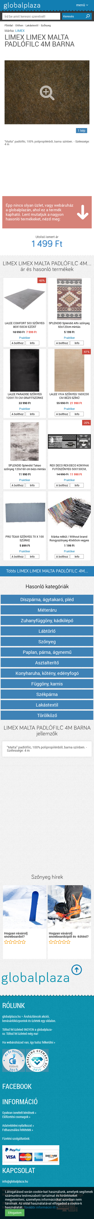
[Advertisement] (47, 820)
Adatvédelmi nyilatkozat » (18, 1125)
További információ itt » (41, 1207)
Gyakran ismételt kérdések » (19, 1112)
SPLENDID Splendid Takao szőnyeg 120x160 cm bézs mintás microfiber (25, 467)
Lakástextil (32, 25)
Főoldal (9, 25)
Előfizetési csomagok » (16, 1117)
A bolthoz (18, 343)
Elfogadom (14, 1212)
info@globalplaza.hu (15, 1181)
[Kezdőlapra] (21, 9)
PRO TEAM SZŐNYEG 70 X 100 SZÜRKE (24, 538)
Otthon (19, 25)
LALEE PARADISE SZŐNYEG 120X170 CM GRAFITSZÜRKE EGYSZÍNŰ (24, 396)
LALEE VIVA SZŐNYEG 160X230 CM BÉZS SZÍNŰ (69, 396)
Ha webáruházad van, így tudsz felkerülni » (28, 1042)
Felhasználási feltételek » (17, 1130)
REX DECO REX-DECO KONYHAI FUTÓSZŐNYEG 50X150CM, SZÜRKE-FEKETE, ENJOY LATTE (69, 467)
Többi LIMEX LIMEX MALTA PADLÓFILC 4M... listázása (47, 572)
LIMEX (20, 30)
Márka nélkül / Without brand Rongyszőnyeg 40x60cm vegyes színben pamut (69, 538)
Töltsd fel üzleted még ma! (22, 1033)
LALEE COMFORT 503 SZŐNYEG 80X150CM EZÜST (24, 325)
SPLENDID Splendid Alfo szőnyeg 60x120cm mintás (69, 325)
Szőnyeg (46, 25)
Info (32, 343)
